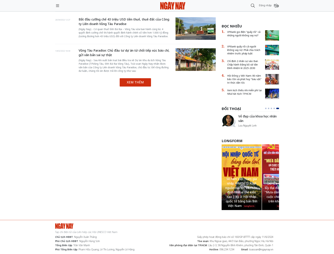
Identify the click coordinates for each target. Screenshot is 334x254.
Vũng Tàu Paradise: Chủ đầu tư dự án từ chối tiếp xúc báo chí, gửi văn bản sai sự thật (124, 52)
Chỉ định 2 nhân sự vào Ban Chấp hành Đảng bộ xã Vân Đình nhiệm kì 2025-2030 (242, 64)
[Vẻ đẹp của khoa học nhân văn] (229, 121)
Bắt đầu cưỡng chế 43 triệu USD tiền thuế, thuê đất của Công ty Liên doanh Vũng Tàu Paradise (124, 21)
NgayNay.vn (173, 5)
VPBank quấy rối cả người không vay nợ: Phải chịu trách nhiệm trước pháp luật (243, 50)
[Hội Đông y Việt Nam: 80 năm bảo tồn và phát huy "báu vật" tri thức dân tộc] (272, 79)
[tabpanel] (250, 121)
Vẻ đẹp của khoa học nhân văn (257, 118)
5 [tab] (277, 108)
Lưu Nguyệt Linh (247, 125)
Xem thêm (135, 82)
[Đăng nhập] (276, 6)
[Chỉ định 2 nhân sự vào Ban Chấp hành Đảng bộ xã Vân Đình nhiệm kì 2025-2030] (272, 64)
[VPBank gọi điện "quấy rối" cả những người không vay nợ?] (272, 35)
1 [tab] (266, 108)
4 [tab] (274, 108)
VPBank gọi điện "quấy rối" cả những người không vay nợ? (243, 33)
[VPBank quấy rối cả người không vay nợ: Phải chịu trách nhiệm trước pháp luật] (272, 50)
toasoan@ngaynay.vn (261, 249)
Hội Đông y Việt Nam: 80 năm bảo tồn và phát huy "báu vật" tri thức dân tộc (244, 79)
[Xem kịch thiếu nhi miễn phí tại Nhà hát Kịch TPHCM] (272, 94)
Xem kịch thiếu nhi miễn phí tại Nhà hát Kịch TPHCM (244, 92)
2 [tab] (268, 108)
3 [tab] (271, 108)
